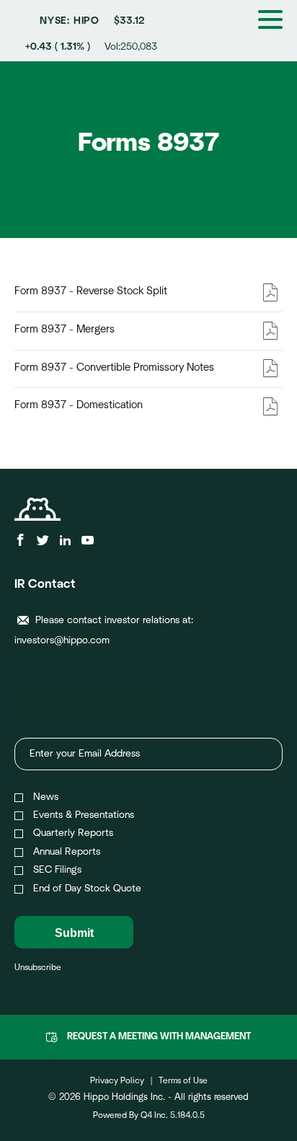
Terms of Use (183, 1080)
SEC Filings (57, 870)
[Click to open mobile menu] (270, 21)
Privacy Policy (117, 1080)
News (45, 797)
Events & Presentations (83, 815)
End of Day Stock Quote (87, 889)
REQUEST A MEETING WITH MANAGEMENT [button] (159, 1036)
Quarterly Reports (73, 833)
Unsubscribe (37, 967)
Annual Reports (66, 852)
